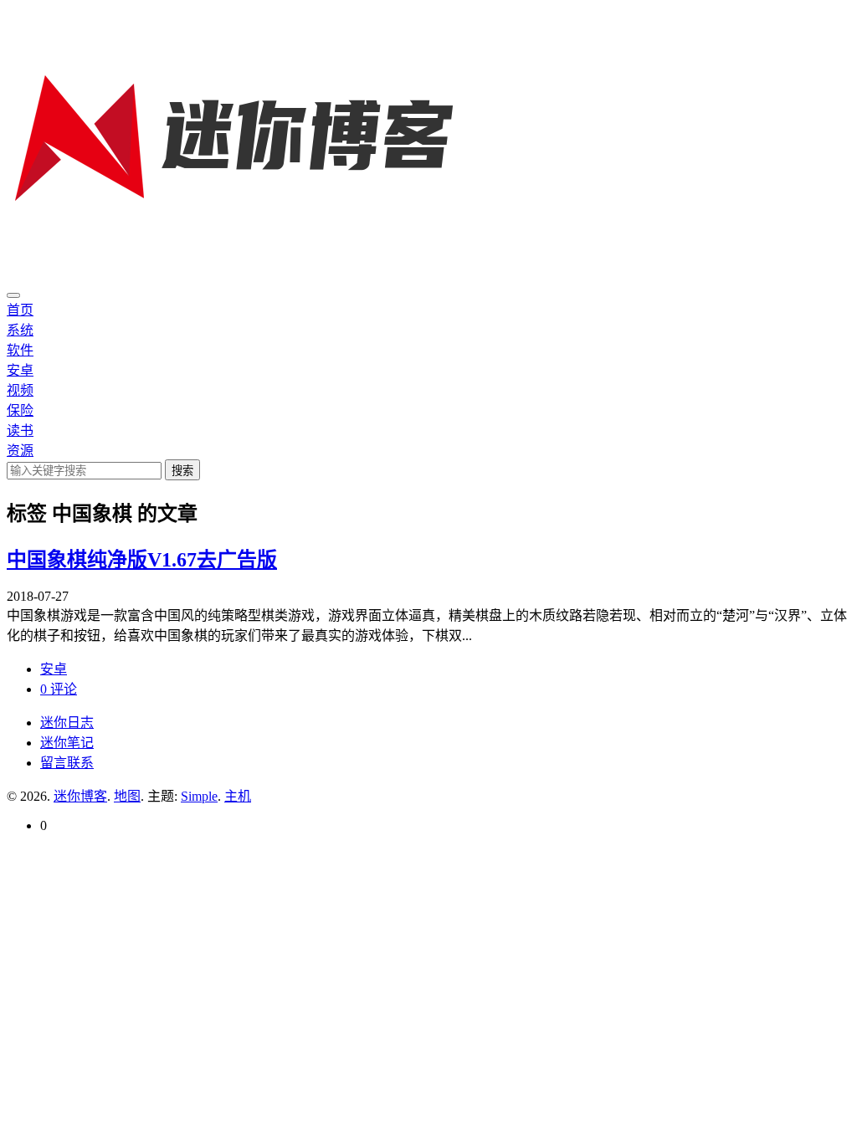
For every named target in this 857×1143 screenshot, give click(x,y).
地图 (127, 796)
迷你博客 (80, 796)
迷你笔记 (67, 743)
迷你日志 (67, 722)
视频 (20, 390)
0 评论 (58, 689)
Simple (199, 796)
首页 (20, 310)
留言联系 (67, 763)
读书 (20, 430)
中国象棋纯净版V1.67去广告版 (142, 560)
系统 (20, 330)
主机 (237, 796)
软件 (20, 350)
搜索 (182, 470)
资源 (20, 450)
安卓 (20, 370)
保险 (20, 410)
